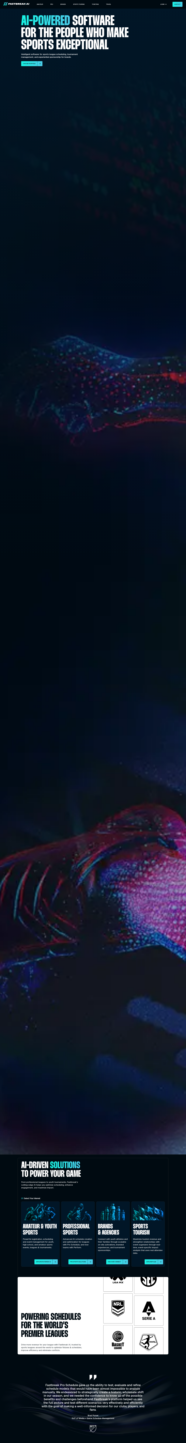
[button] (164, 4)
